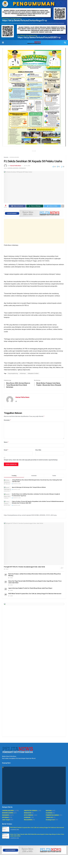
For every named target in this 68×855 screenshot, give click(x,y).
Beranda (6, 157)
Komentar (7, 420)
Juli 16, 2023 (27, 165)
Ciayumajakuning (13, 373)
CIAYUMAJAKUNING (14, 157)
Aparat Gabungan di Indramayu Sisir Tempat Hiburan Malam (29, 487)
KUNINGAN (27, 817)
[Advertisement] (34, 231)
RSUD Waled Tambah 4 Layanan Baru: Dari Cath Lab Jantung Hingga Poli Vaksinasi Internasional (34, 593)
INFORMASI (5, 817)
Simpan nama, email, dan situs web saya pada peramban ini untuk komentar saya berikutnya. (31, 460)
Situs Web (38, 450)
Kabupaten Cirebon (33, 373)
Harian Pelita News (15, 165)
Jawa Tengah (6, 819)
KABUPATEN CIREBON (30, 810)
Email (6, 450)
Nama (6, 442)
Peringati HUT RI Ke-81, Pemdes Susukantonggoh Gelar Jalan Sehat (24, 567)
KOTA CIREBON (28, 815)
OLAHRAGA (49, 813)
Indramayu (23, 373)
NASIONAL (49, 810)
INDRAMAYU (22, 168)
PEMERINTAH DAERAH (52, 815)
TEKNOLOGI (49, 817)
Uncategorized (50, 819)
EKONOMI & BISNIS (7, 813)
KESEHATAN (27, 813)
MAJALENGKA (28, 819)
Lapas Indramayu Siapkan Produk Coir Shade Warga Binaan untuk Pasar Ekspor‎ (30, 588)
